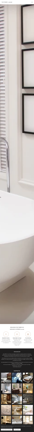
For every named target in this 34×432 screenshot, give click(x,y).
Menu (32, 2)
